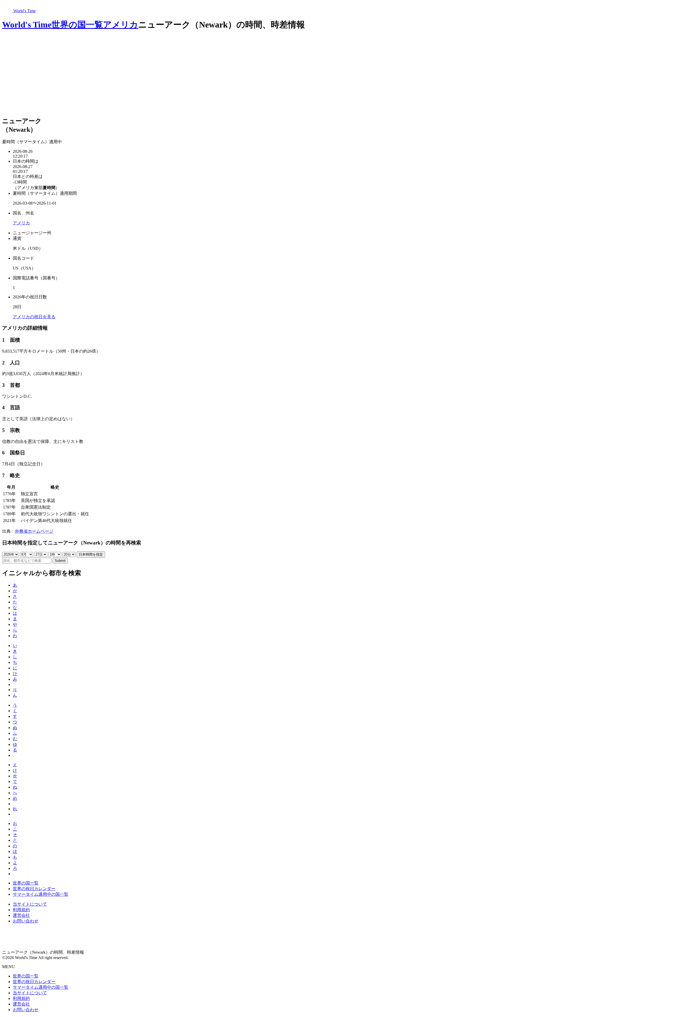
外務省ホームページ (34, 531)
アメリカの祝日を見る (34, 316)
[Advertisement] (341, 74)
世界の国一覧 (77, 24)
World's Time (26, 24)
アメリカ (120, 24)
